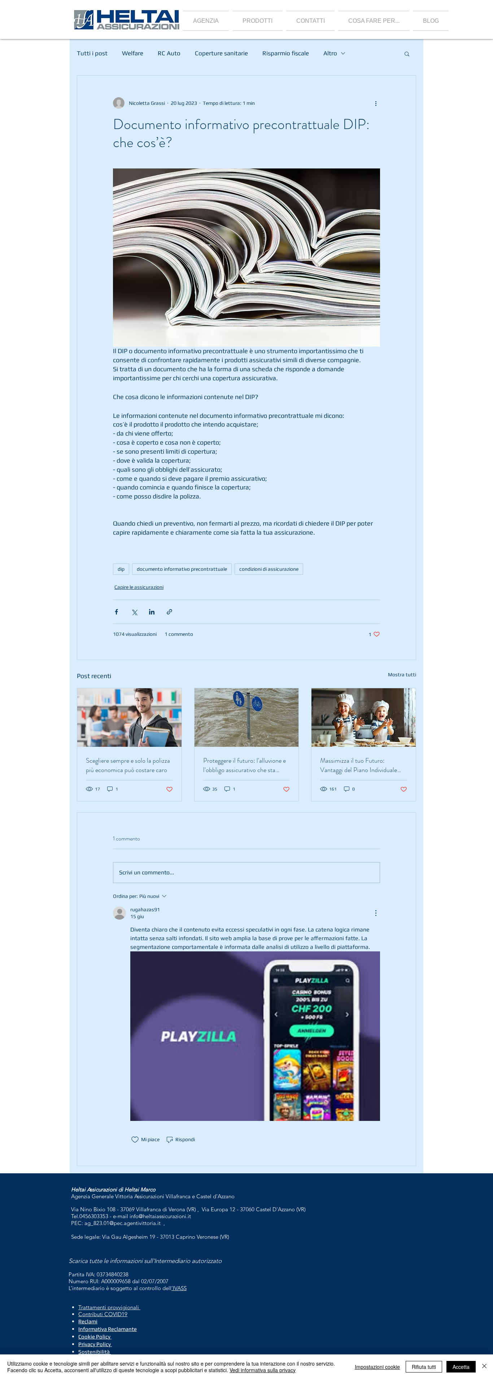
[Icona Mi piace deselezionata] (135, 1139)
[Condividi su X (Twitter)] (134, 611)
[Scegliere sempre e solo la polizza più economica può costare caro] (129, 717)
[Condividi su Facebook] (116, 611)
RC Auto (169, 53)
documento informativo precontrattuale (182, 569)
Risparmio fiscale (285, 53)
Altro (330, 53)
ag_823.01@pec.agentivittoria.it (122, 1223)
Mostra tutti (402, 674)
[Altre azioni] (375, 103)
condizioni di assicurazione (268, 569)
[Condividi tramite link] (169, 611)
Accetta (461, 1366)
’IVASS (179, 1288)
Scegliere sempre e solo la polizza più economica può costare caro (128, 765)
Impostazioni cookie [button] (377, 1366)
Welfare (132, 53)
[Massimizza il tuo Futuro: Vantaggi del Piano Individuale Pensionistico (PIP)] (363, 717)
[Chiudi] (484, 1366)
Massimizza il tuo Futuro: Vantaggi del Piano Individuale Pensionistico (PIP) (358, 765)
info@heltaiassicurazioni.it (160, 1216)
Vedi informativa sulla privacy (263, 1370)
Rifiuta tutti (424, 1366)
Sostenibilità (94, 1352)
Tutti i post (92, 53)
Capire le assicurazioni (138, 587)
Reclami (87, 1321)
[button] (257, 21)
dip (121, 569)
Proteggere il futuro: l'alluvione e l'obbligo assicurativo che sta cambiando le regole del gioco (244, 765)
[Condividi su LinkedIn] (151, 611)
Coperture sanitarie (221, 53)
